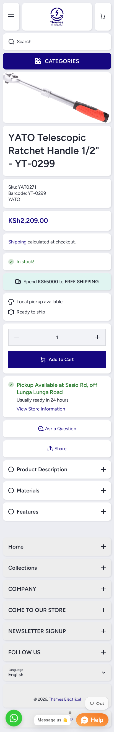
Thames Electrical (65, 699)
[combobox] (57, 41)
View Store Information (41, 409)
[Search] (8, 41)
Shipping (17, 242)
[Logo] (57, 17)
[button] (103, 17)
